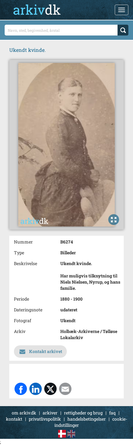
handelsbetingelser (86, 419)
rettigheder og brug (83, 413)
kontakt (14, 419)
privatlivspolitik (45, 419)
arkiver (50, 413)
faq (112, 413)
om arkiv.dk (24, 413)
